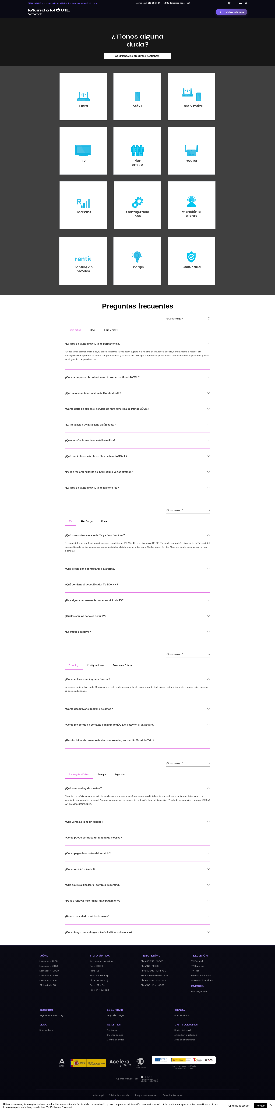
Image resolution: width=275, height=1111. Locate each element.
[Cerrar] (271, 1105)
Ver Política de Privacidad (59, 1107)
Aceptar (261, 1105)
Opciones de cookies (239, 1105)
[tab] (75, 330)
